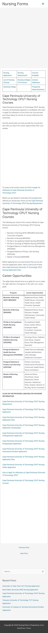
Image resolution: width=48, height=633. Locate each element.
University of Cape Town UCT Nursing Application (21, 586)
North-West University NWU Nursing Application (20, 590)
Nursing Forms (15, 4)
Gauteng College (9, 87)
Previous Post (24, 547)
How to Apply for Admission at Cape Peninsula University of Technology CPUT (21, 190)
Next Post (24, 553)
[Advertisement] (24, 34)
